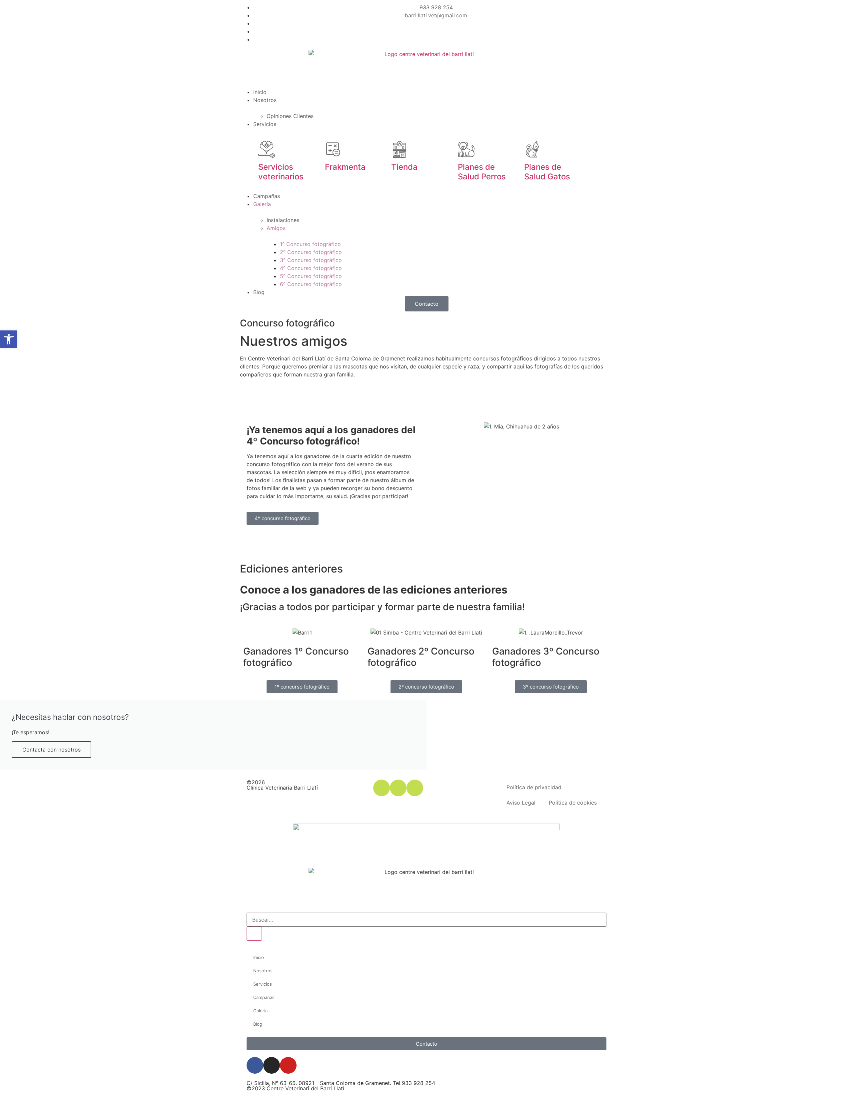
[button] (8, 339)
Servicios (262, 984)
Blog (257, 1024)
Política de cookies (573, 802)
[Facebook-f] (381, 788)
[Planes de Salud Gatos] (532, 149)
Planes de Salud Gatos (547, 171)
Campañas (264, 997)
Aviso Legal (520, 802)
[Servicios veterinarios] (266, 149)
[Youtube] (415, 788)
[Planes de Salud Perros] (466, 149)
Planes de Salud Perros (482, 171)
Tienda (404, 167)
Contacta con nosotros (51, 749)
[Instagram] (398, 788)
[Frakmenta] (333, 149)
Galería (260, 1010)
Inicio (258, 957)
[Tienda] (399, 149)
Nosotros (263, 970)
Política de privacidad (533, 787)
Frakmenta (345, 167)
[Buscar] (254, 934)
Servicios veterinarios (281, 171)
